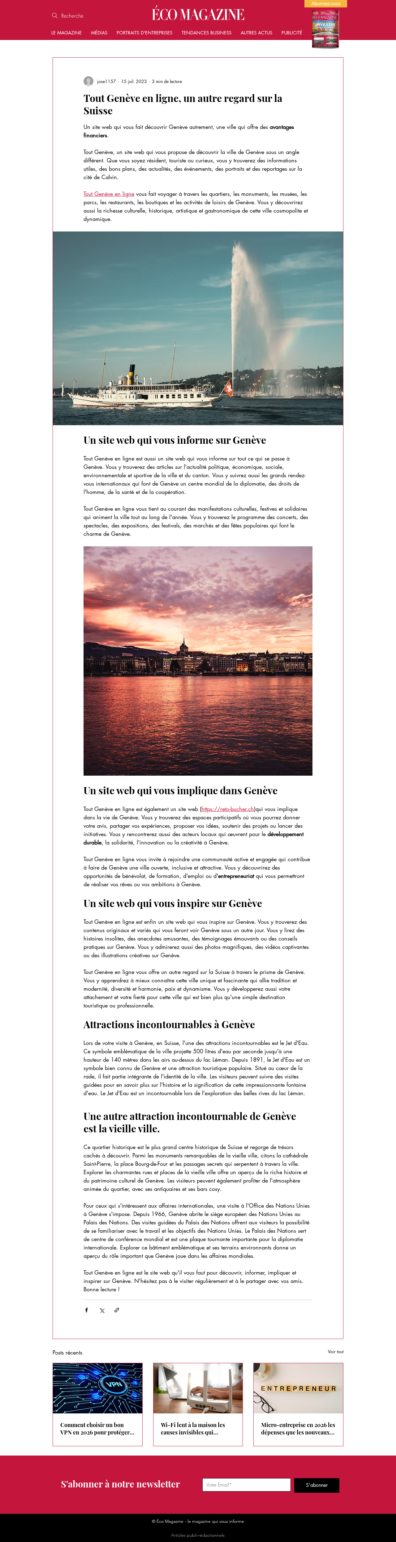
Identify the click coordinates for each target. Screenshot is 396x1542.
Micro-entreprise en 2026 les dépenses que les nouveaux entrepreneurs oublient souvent (298, 1428)
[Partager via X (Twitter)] (102, 1310)
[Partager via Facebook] (86, 1310)
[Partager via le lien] (117, 1310)
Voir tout (335, 1352)
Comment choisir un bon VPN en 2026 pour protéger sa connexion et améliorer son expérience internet (95, 1428)
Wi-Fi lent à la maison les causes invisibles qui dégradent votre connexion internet (195, 1428)
